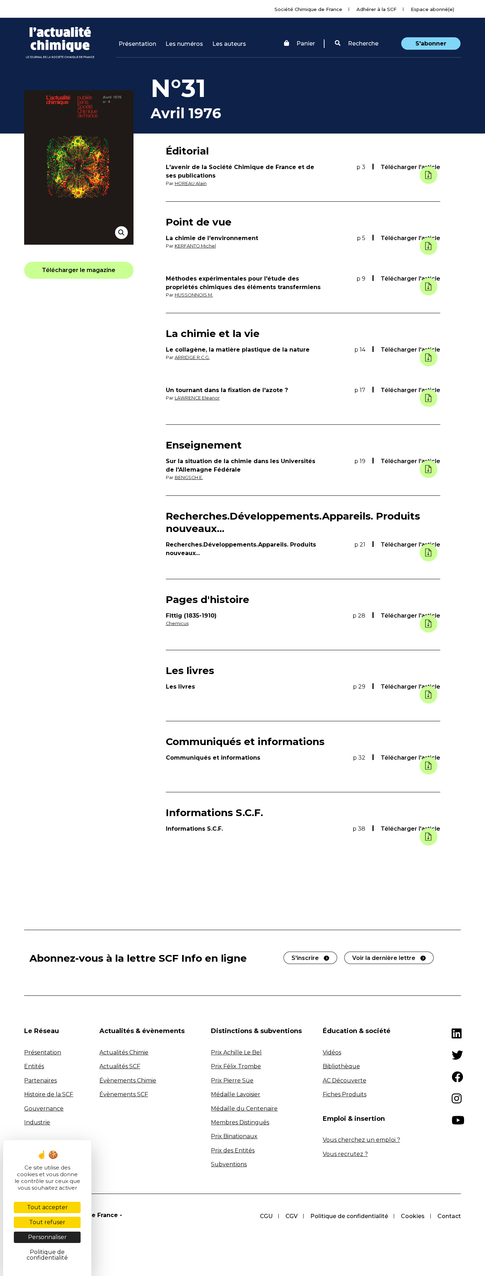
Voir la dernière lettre (383, 958)
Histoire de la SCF (48, 1094)
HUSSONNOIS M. (194, 295)
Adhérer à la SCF (376, 9)
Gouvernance (44, 1108)
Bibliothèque (341, 1066)
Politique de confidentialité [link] (47, 1255)
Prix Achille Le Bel (236, 1052)
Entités (34, 1066)
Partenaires (40, 1080)
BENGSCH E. (189, 477)
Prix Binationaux (234, 1136)
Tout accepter (47, 1207)
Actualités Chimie (123, 1052)
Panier (305, 43)
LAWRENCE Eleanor (197, 398)
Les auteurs (229, 43)
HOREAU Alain (191, 183)
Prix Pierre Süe (232, 1080)
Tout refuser (47, 1222)
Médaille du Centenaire (244, 1108)
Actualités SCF (119, 1066)
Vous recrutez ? (345, 1154)
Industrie (37, 1122)
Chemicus (177, 623)
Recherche (362, 43)
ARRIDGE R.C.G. (192, 357)
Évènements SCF (123, 1094)
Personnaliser (47, 1237)
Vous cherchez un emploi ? (361, 1139)
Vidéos (332, 1052)
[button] (356, 43)
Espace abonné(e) (432, 9)
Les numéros (184, 43)
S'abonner (430, 43)
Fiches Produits (344, 1094)
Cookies (413, 1216)
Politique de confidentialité (349, 1216)
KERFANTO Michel (195, 246)
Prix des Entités (233, 1150)
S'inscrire (305, 958)
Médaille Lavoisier (235, 1094)
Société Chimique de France (308, 9)
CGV (291, 1216)
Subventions (229, 1164)
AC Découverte (344, 1080)
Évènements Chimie (127, 1080)
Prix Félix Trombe (236, 1066)
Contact (449, 1216)
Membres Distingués (240, 1122)
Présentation (137, 43)
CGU (266, 1216)
